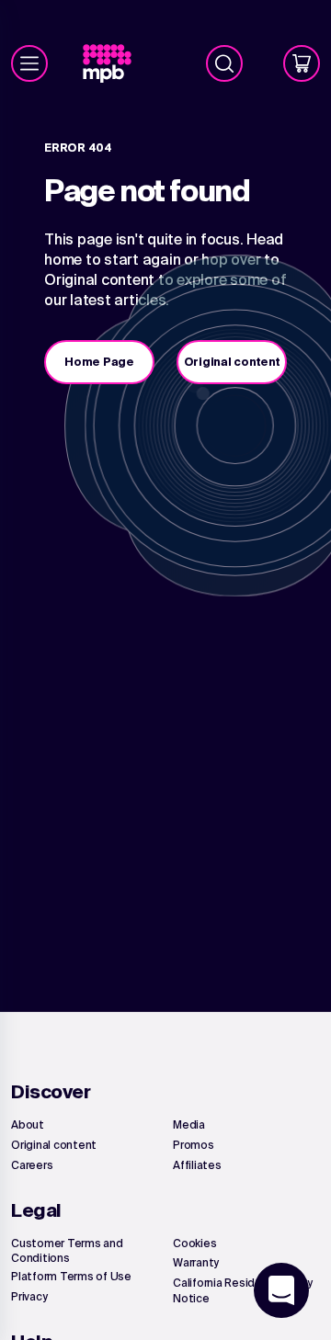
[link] (114, 64)
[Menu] (29, 63)
